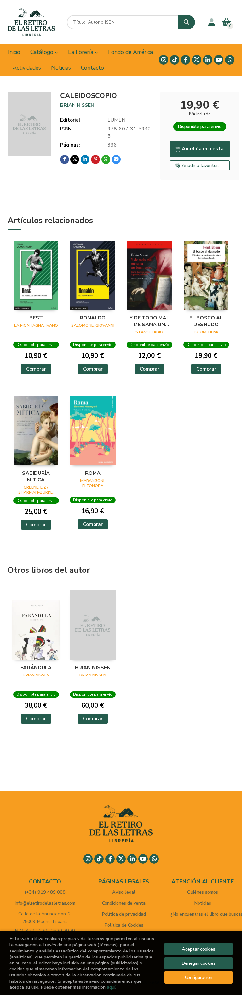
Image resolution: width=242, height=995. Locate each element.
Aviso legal (123, 892)
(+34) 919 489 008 (45, 892)
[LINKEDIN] (207, 60)
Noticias (202, 903)
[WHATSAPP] (229, 60)
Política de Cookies (123, 925)
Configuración (198, 977)
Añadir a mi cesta (203, 148)
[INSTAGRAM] (163, 60)
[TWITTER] (196, 60)
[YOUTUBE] (218, 60)
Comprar (36, 368)
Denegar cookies (199, 963)
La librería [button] (81, 52)
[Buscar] (186, 22)
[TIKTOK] (174, 60)
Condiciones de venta (124, 903)
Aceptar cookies (198, 949)
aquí (111, 987)
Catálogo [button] (42, 52)
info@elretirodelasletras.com (45, 903)
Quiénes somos (202, 892)
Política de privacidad (124, 914)
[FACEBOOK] (185, 60)
